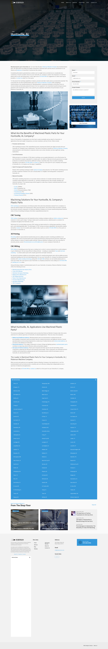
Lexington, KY (45, 442)
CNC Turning (15, 570)
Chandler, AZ (73, 398)
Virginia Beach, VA (74, 493)
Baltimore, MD (17, 391)
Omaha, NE (44, 468)
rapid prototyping (38, 169)
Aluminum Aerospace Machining (20, 273)
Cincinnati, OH (45, 405)
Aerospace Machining (17, 281)
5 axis (56, 251)
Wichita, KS (44, 497)
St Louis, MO (16, 486)
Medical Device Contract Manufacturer (21, 568)
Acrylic (16, 186)
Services (75, 2)
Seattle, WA (44, 482)
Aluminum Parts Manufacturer (19, 606)
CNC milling (14, 249)
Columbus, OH (45, 409)
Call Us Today (87, 542)
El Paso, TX (44, 416)
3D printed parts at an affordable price (33, 242)
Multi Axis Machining (17, 572)
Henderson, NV (45, 427)
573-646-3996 (43, 76)
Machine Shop (16, 610)
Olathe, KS (16, 468)
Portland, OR (44, 475)
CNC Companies (16, 283)
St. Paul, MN (73, 486)
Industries (81, 2)
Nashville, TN (73, 457)
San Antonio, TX (17, 482)
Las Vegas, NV (16, 442)
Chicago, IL (16, 405)
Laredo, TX (72, 438)
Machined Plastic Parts (18, 618)
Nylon (15, 188)
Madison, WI (44, 449)
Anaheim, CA (73, 383)
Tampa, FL (44, 490)
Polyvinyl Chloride (18, 195)
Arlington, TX (16, 387)
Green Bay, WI (73, 424)
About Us (68, 2)
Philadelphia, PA (17, 471)
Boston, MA (72, 394)
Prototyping (15, 592)
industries (19, 70)
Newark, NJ (72, 460)
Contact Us (94, 2)
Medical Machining (17, 574)
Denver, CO (16, 413)
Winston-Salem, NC (74, 497)
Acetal (15, 190)
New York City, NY (46, 460)
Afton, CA (16, 383)
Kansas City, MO (45, 438)
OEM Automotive (16, 598)
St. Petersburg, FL (17, 490)
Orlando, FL (72, 468)
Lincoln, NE (72, 442)
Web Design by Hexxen (88, 645)
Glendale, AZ (16, 424)
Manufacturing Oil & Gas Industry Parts (22, 269)
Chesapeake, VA (73, 402)
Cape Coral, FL (45, 398)
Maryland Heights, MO (75, 449)
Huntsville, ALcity (46, 431)
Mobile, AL (44, 457)
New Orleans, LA (17, 460)
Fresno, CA (44, 420)
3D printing (13, 237)
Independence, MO (74, 431)
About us (95, 645)
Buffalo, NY (16, 398)
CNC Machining (16, 562)
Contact (18, 228)
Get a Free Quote (83, 123)
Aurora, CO (72, 387)
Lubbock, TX (16, 449)
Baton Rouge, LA (45, 391)
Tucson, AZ (16, 493)
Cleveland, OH (73, 405)
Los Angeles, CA (45, 446)
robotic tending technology (25, 259)
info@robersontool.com (59, 550)
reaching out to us (16, 262)
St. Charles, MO (45, 486)
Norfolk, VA (16, 464)
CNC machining (14, 206)
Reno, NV (15, 479)
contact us (19, 78)
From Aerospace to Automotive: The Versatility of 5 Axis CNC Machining (83, 526)
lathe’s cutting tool (58, 218)
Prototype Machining (17, 576)
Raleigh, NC (72, 475)
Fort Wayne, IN (73, 416)
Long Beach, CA (17, 446)
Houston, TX (73, 427)
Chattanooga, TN (45, 402)
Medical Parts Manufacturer (19, 274)
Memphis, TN (16, 453)
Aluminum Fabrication (17, 612)
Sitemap (36, 548)
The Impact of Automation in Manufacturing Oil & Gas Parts (83, 519)
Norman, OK (44, 464)
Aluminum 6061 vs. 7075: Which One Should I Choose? (24, 519)
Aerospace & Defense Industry (20, 347)
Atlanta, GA (44, 387)
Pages (13, 31)
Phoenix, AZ (44, 471)
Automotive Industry (17, 344)
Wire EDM (15, 584)
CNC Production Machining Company (20, 560)
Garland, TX (72, 420)
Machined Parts (16, 608)
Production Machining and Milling (20, 590)
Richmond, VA (45, 479)
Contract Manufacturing (18, 564)
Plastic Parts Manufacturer (19, 278)
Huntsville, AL (17, 431)
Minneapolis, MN (17, 457)
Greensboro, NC (17, 427)
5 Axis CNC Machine (17, 271)
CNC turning (14, 218)
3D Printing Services (17, 600)
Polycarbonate (17, 191)
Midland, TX (44, 453)
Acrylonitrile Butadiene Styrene (21, 193)
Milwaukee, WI (73, 453)
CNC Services (16, 604)
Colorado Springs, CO (18, 409)
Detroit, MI (72, 413)
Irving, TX (44, 435)
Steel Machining (16, 614)
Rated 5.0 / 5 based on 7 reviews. (20, 554)
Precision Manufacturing (18, 279)
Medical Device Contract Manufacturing (18, 579)
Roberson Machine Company (50, 66)
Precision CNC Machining (18, 586)
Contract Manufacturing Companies (20, 594)
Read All (94, 504)
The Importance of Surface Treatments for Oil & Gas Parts (83, 513)
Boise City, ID (45, 394)
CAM (43, 259)
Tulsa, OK (44, 493)
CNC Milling (15, 566)
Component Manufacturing (18, 602)
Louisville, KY (73, 446)
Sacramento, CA (73, 479)
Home (62, 2)
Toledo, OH (72, 490)
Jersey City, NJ (17, 438)
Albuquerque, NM (45, 383)
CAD (38, 259)
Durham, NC (16, 416)
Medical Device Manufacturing (19, 596)
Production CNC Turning (18, 588)
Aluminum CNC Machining (18, 582)
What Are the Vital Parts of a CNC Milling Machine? (54, 519)
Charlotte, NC (16, 402)
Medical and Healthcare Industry (20, 337)
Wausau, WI (16, 497)
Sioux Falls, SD (73, 482)
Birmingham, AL (17, 394)
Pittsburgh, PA (73, 471)
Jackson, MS (73, 435)
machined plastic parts (62, 344)
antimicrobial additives (59, 341)
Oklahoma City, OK (74, 464)
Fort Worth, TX (17, 420)
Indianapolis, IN (17, 435)
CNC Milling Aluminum (17, 276)
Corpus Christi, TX (74, 409)
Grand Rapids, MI (45, 424)
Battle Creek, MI (73, 391)
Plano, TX (16, 475)
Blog (88, 2)
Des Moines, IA (45, 413)
